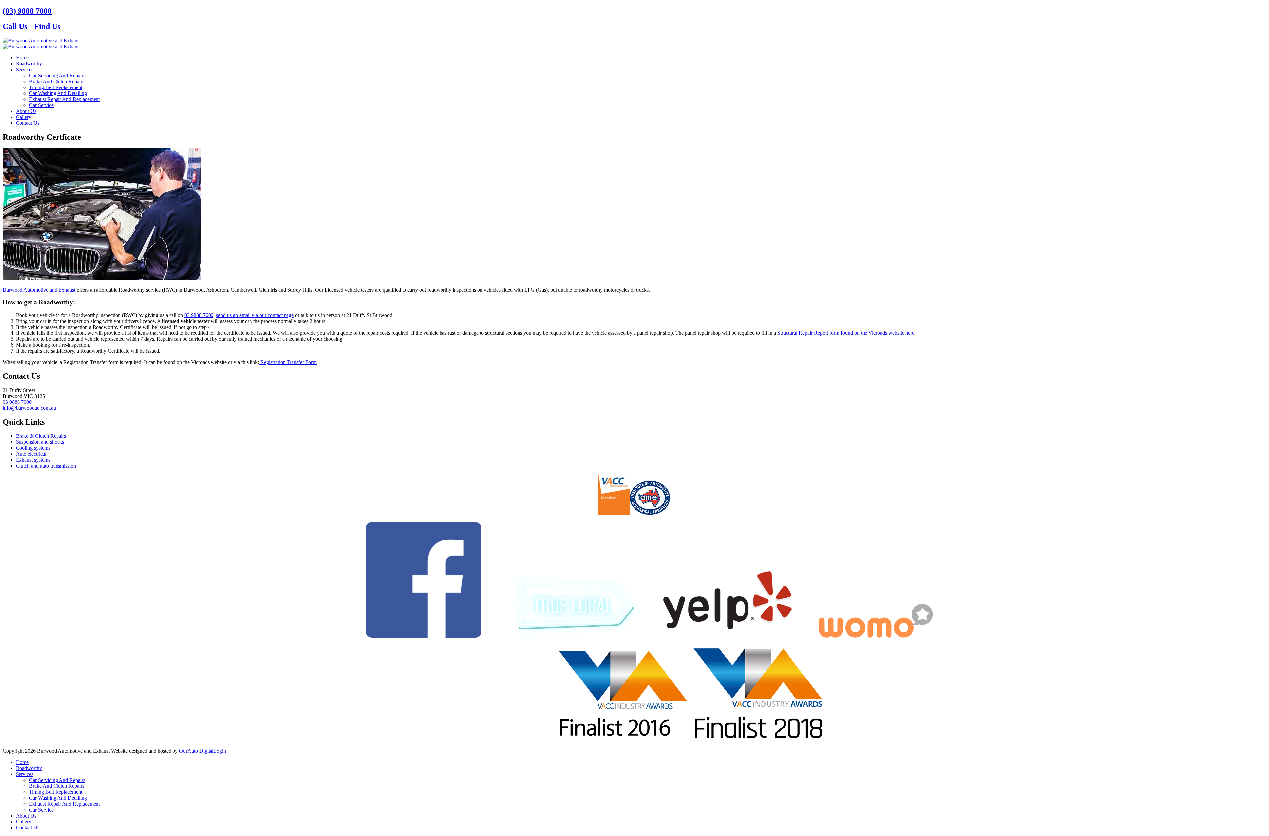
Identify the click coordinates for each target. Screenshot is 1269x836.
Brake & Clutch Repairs (41, 436)
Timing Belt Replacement (55, 87)
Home (22, 57)
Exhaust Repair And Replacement (64, 99)
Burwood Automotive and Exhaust (39, 290)
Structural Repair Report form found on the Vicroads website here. (846, 333)
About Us (26, 111)
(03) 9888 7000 (27, 11)
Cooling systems (33, 448)
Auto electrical (31, 454)
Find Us (47, 26)
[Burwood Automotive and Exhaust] (42, 40)
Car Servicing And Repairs (57, 75)
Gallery (23, 117)
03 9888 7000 (198, 315)
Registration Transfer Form (288, 362)
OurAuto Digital (196, 751)
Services (24, 69)
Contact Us (27, 123)
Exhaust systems (33, 460)
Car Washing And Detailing (58, 93)
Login (219, 751)
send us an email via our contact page (255, 315)
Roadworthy (29, 63)
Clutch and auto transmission (46, 466)
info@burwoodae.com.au (29, 408)
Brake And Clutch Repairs (56, 81)
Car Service (41, 105)
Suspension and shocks (40, 442)
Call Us (15, 26)
